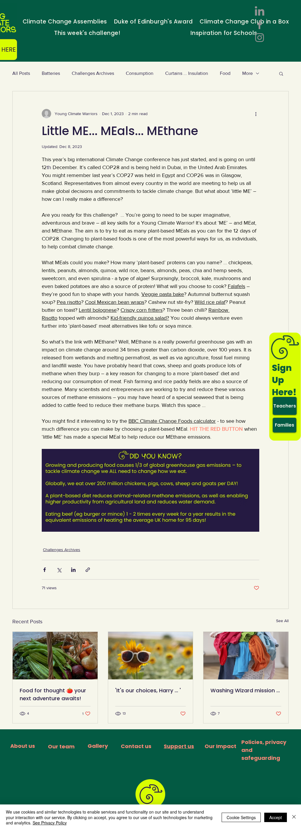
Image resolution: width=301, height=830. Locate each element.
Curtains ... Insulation (186, 73)
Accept (275, 817)
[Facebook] (259, 25)
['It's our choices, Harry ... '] (150, 655)
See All (282, 620)
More (247, 73)
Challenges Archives (93, 73)
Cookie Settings (241, 817)
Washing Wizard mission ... (245, 690)
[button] (281, 73)
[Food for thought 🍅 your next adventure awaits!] (55, 655)
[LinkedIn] (259, 12)
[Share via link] (88, 570)
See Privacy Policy (50, 823)
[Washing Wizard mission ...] (245, 655)
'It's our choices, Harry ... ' (148, 690)
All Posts (21, 73)
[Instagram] (259, 37)
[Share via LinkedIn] (73, 570)
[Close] (293, 817)
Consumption (139, 73)
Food (225, 73)
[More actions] (255, 113)
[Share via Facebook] (44, 570)
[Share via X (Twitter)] (59, 570)
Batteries (51, 73)
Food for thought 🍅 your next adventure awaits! (53, 694)
